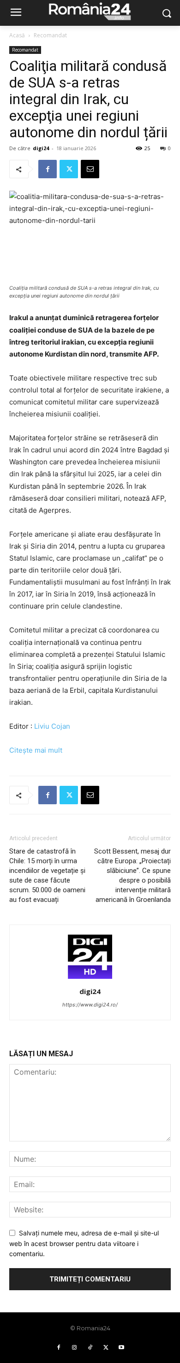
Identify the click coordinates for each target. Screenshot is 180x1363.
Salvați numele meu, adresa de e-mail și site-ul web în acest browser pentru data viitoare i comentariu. (84, 1243)
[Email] (90, 169)
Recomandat (50, 35)
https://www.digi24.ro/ (90, 1004)
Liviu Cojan (52, 726)
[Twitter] (69, 169)
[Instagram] (74, 1347)
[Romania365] (90, 10)
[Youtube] (121, 1347)
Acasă (17, 35)
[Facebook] (47, 169)
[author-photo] (90, 979)
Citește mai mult (35, 750)
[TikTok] (90, 1347)
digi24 (41, 148)
